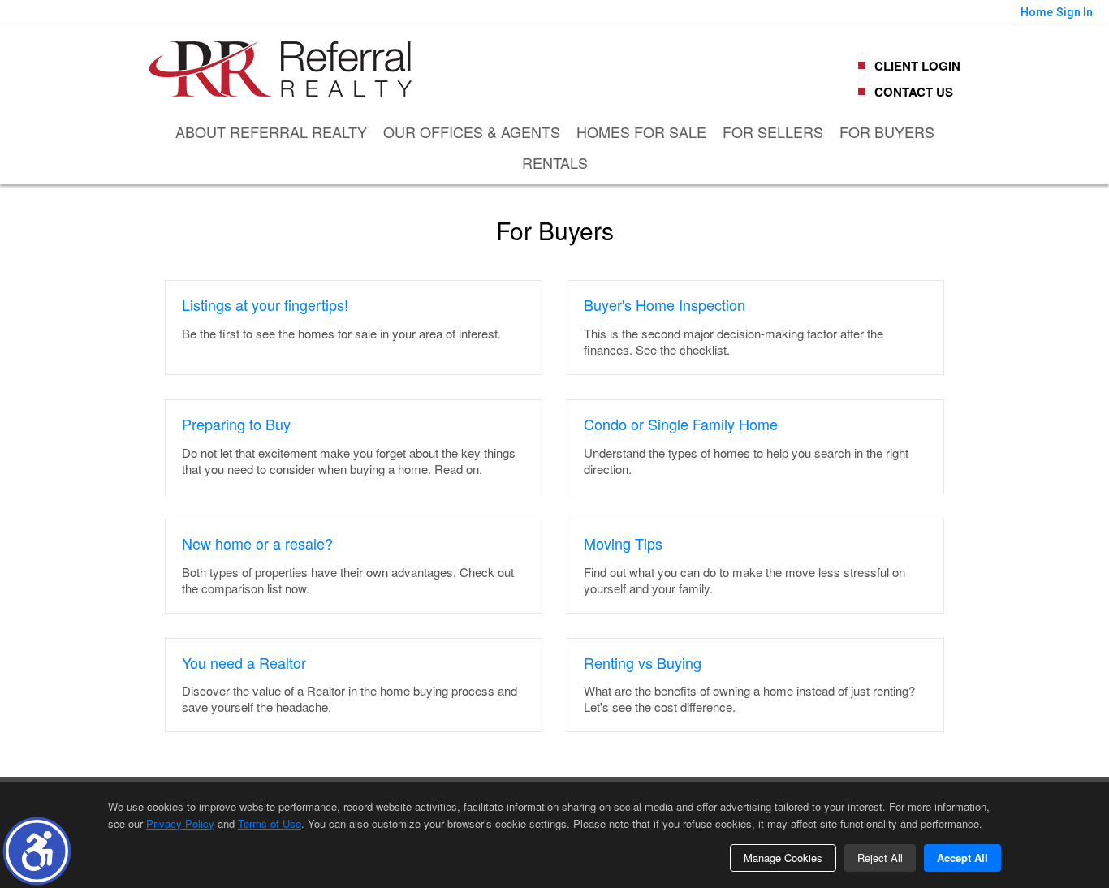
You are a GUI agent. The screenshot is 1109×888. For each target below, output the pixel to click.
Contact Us (913, 92)
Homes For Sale (641, 131)
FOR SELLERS (773, 131)
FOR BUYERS (886, 131)
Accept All (962, 857)
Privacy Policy (180, 823)
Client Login (917, 66)
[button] (37, 851)
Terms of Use (269, 823)
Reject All (880, 857)
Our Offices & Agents (471, 131)
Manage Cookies (783, 857)
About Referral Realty (271, 131)
